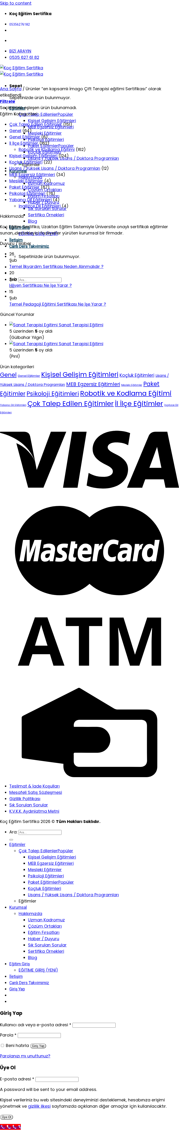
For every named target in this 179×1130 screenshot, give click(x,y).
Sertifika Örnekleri (46, 215)
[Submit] (11, 839)
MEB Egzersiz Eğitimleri (32, 174)
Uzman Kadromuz (46, 920)
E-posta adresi (17, 1079)
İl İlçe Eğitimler (23, 143)
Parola (8, 1035)
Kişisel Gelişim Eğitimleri (52, 121)
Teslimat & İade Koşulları (34, 786)
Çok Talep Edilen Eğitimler (35, 124)
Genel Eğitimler (24, 137)
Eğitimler (17, 844)
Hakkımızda (30, 913)
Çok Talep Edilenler (38, 114)
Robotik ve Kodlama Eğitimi (47, 149)
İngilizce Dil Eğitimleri (40, 206)
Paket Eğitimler (43, 146)
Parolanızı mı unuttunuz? (25, 1056)
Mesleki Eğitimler (45, 133)
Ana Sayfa (10, 89)
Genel (15, 131)
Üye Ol (6, 1117)
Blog (32, 221)
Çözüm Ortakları (45, 926)
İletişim (16, 240)
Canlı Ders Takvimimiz (29, 982)
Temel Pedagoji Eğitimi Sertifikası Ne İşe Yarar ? (57, 304)
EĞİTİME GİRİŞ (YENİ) (38, 970)
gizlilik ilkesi (39, 1106)
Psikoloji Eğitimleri (27, 193)
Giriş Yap (38, 1046)
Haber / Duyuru (43, 939)
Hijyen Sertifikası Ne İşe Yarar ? (40, 285)
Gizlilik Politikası (24, 799)
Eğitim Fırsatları (43, 932)
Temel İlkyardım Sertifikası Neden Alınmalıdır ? (56, 266)
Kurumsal (18, 907)
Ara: (13, 832)
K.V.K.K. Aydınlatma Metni (34, 811)
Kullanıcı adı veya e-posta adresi (35, 1025)
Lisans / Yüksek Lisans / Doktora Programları (73, 158)
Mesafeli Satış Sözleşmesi (35, 792)
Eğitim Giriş (19, 964)
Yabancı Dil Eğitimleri (30, 200)
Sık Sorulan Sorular (28, 805)
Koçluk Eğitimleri (25, 162)
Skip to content (15, 3)
